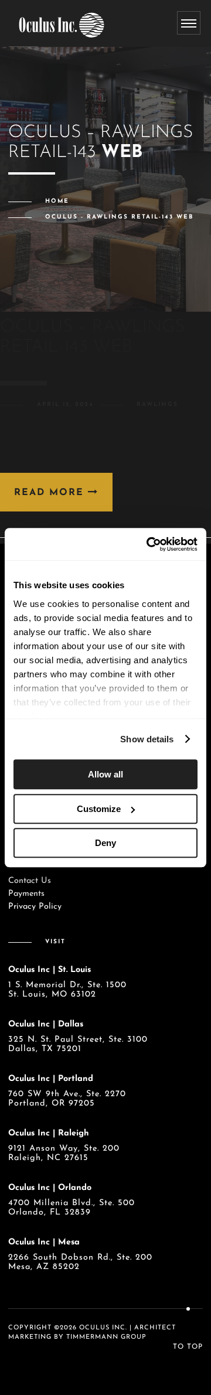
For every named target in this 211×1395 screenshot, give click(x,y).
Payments (26, 893)
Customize (99, 809)
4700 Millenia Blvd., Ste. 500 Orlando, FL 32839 (71, 1208)
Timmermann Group (106, 1337)
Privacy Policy (35, 906)
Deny (105, 843)
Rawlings (157, 404)
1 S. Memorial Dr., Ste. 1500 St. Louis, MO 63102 (67, 990)
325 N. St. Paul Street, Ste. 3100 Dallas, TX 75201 (78, 1044)
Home (57, 201)
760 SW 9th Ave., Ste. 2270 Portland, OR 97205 (67, 1099)
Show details (146, 739)
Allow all (105, 774)
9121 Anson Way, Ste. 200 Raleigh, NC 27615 (64, 1153)
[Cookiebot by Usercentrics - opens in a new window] (149, 544)
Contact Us (29, 880)
